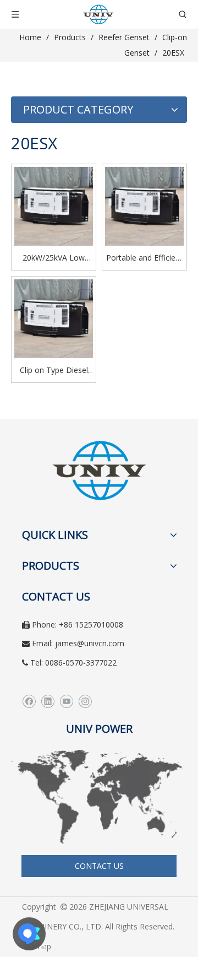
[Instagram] (85, 701)
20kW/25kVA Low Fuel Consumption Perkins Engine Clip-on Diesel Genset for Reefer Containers (53, 258)
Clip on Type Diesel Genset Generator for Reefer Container (53, 371)
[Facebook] (29, 701)
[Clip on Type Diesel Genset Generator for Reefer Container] (53, 317)
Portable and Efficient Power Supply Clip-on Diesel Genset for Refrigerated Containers (144, 258)
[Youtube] (66, 701)
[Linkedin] (47, 701)
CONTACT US (99, 866)
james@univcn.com (89, 643)
